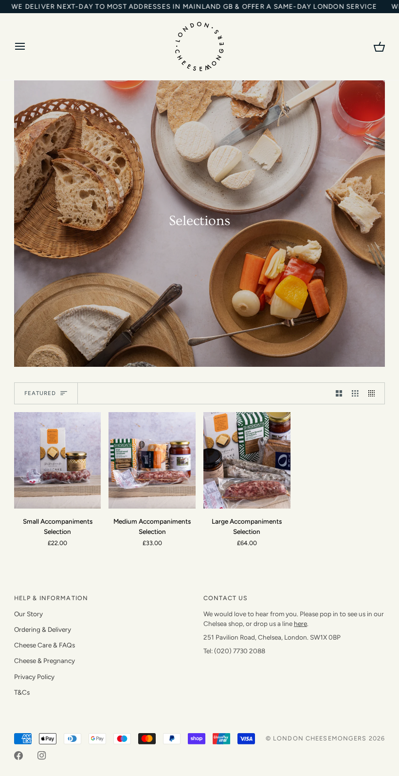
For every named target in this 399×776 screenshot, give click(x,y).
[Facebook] (18, 755)
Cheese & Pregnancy (44, 660)
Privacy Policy (34, 677)
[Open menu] (28, 46)
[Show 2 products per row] (339, 393)
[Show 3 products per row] (355, 393)
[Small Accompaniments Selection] (57, 460)
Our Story (28, 614)
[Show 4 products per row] (374, 393)
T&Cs (22, 692)
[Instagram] (41, 755)
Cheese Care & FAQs (44, 645)
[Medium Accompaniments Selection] (152, 460)
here (300, 623)
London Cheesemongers (320, 738)
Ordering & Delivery (42, 629)
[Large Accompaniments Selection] (246, 460)
